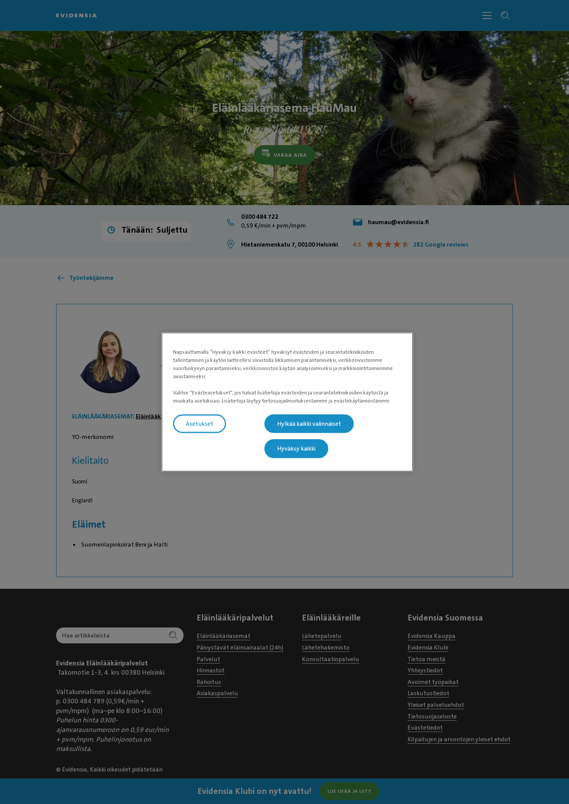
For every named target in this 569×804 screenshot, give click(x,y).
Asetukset (199, 423)
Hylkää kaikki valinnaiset (309, 423)
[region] (287, 402)
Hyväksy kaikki (296, 449)
